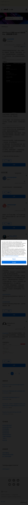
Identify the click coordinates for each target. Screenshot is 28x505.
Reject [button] (14, 259)
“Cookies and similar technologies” (12, 255)
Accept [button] (14, 262)
